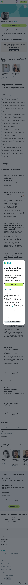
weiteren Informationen (12, 306)
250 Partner (16, 294)
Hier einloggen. (7, 289)
